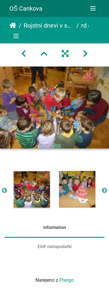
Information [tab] (54, 227)
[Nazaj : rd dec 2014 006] (23, 53)
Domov (12, 25)
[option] (31, 189)
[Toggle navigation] (93, 8)
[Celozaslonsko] (65, 53)
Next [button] (104, 191)
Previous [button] (5, 191)
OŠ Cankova (25, 8)
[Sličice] (43, 53)
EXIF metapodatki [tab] (55, 246)
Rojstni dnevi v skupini (49, 25)
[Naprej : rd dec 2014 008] (85, 53)
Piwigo (66, 280)
